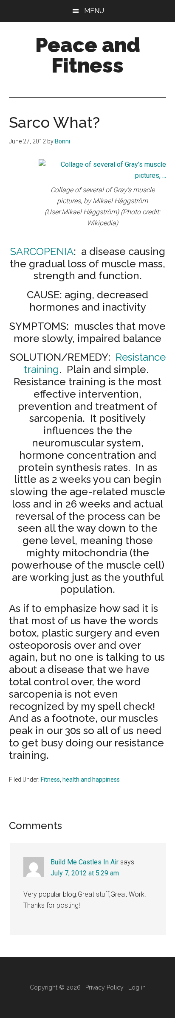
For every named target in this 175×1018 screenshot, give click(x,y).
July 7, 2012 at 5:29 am (85, 873)
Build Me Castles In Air (85, 862)
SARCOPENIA (41, 251)
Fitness (50, 779)
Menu (94, 11)
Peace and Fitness (87, 55)
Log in (137, 987)
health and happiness (91, 779)
